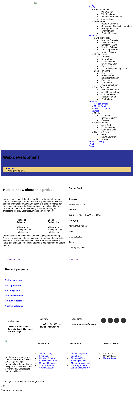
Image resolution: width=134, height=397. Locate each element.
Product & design (13, 301)
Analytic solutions (14, 306)
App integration (12, 290)
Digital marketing (13, 280)
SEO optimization (13, 285)
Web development (14, 296)
